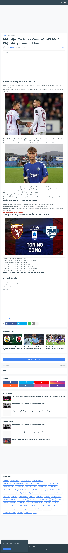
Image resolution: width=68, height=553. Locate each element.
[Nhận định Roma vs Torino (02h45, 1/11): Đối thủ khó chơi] (55, 339)
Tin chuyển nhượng (9, 512)
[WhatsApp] (29, 323)
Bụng (44, 490)
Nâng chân (21, 502)
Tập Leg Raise (47, 505)
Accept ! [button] (6, 549)
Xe (35, 512)
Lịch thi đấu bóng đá (42, 499)
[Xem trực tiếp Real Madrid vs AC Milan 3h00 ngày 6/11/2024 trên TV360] (12, 339)
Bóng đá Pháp (8, 490)
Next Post (63, 365)
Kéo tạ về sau (15, 499)
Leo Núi (24, 499)
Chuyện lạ (43, 493)
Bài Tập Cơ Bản (26, 480)
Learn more (16, 543)
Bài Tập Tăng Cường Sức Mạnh (34, 483)
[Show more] (36, 323)
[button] (61, 2)
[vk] (26, 385)
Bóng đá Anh (19, 486)
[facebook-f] (10, 382)
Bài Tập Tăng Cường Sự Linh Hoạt (13, 483)
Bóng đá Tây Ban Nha (21, 490)
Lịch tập (32, 499)
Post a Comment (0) (34, 359)
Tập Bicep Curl (36, 505)
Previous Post (6, 365)
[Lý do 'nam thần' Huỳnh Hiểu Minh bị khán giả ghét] (7, 434)
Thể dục (31, 509)
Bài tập (6, 480)
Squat (13, 505)
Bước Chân (52, 490)
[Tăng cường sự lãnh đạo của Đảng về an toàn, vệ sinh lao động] (7, 413)
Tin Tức (20, 512)
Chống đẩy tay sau (32, 493)
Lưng (53, 499)
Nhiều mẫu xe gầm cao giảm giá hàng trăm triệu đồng (28, 403)
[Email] (33, 323)
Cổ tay (51, 493)
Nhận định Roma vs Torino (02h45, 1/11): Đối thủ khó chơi (55, 347)
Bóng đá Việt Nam (35, 490)
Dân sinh (58, 493)
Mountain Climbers (9, 502)
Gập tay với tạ (23, 496)
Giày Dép (39, 496)
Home (4, 35)
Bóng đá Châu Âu (31, 486)
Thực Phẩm (47, 509)
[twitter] (26, 382)
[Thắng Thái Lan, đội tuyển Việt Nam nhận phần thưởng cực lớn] (7, 441)
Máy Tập (60, 499)
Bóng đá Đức (42, 486)
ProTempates (41, 546)
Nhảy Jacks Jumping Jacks (34, 502)
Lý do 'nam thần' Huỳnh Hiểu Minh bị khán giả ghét (27, 432)
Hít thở (6, 499)
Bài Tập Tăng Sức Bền (52, 483)
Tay (25, 509)
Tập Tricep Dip (17, 509)
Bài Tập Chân (14, 480)
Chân (59, 490)
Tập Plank (7, 509)
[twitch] (57, 385)
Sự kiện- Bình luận (24, 505)
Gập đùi (14, 496)
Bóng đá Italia (11, 35)
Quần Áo (6, 505)
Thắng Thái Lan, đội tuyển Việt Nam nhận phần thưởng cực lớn (31, 439)
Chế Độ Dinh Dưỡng (9, 493)
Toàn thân (28, 512)
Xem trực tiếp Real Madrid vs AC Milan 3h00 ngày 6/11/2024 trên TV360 (12, 348)
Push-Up (55, 502)
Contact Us (35, 550)
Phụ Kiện (47, 502)
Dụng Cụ (6, 496)
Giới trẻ (47, 496)
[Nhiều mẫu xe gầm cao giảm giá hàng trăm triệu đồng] (7, 405)
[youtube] (41, 382)
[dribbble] (41, 385)
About (28, 550)
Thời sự (39, 509)
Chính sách (43, 550)
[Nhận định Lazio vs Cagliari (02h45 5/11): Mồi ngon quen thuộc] (34, 339)
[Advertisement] (34, 19)
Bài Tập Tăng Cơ (37, 480)
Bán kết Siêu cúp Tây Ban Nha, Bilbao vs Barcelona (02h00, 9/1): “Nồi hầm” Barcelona (38, 396)
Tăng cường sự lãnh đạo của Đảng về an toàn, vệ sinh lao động (31, 411)
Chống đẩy (21, 493)
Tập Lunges (57, 505)
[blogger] (10, 385)
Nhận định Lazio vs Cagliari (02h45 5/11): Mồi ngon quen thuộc (32, 348)
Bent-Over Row (8, 486)
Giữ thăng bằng (56, 496)
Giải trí (32, 496)
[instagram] (57, 382)
